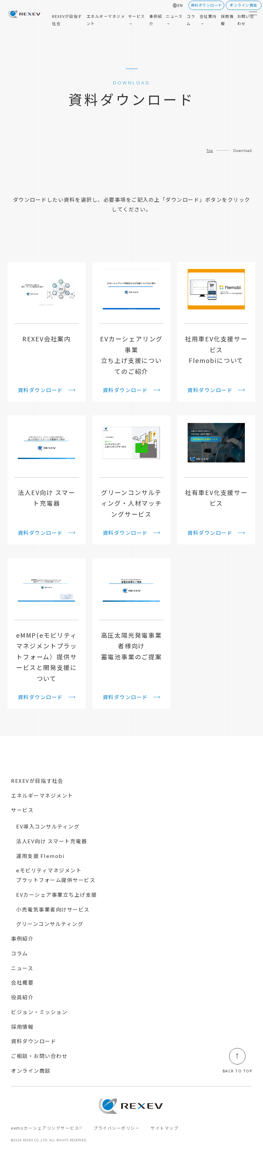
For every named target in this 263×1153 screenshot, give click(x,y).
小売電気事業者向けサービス (53, 909)
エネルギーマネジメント (42, 795)
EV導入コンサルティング (47, 826)
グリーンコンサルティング (49, 923)
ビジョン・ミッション (39, 1011)
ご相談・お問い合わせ (39, 1055)
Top (209, 150)
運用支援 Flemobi (40, 855)
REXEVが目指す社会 (37, 780)
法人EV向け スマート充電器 (51, 841)
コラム (19, 953)
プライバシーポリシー (116, 1128)
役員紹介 (22, 997)
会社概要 (22, 982)
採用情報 (22, 1026)
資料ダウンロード (33, 1041)
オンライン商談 (31, 1070)
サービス (22, 809)
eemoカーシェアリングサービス (45, 1128)
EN (180, 5)
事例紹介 (22, 938)
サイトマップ (164, 1128)
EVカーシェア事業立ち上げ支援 (56, 894)
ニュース (22, 968)
